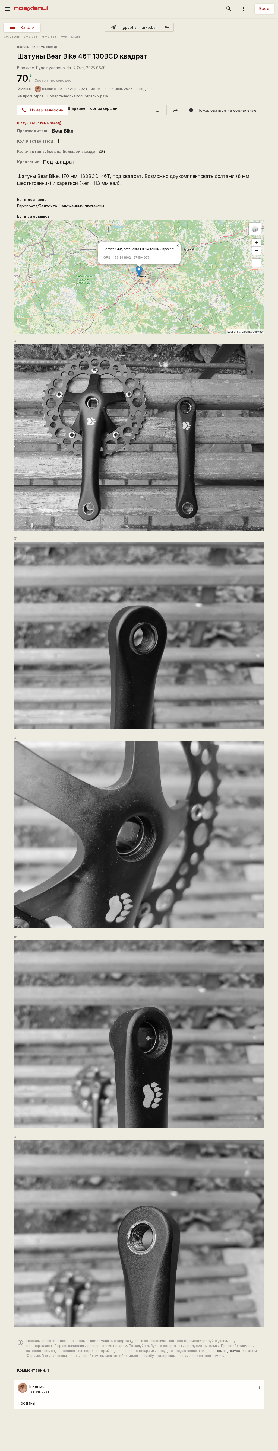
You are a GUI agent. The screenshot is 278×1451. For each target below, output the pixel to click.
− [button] (256, 250)
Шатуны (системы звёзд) (37, 47)
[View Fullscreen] (256, 263)
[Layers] (255, 229)
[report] (222, 110)
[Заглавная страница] (31, 4)
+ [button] (256, 242)
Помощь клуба (228, 1351)
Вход (264, 8)
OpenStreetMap (252, 331)
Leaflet (231, 331)
